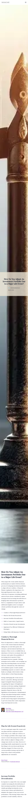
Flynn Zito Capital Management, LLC (14, 711)
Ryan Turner (4, 760)
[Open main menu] (25, 2)
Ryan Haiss (8, 708)
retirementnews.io (15, 288)
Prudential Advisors (15, 761)
